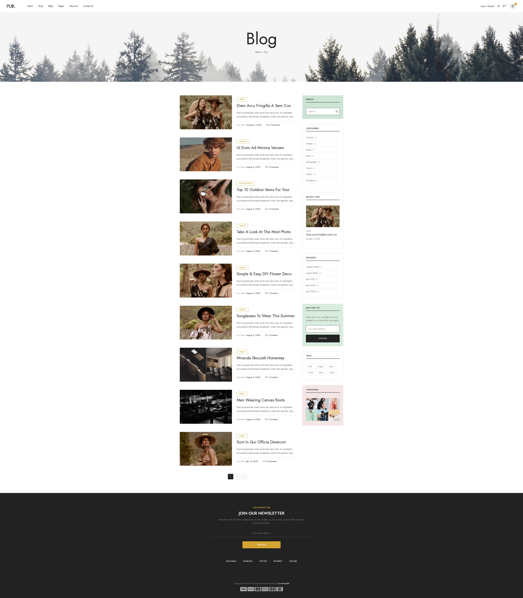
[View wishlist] (503, 6)
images (320, 366)
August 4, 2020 (253, 167)
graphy (242, 268)
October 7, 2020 (254, 124)
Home (258, 52)
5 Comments (271, 461)
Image (308, 149)
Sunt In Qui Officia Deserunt (261, 442)
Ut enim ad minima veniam (260, 148)
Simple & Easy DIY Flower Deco (264, 274)
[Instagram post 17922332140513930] (311, 403)
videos (332, 372)
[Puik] (11, 6)
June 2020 (310, 285)
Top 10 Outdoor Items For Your (263, 190)
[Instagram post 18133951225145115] (322, 403)
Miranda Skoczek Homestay (260, 358)
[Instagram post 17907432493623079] (322, 415)
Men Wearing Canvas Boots (261, 400)
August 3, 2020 (253, 335)
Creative (243, 141)
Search (337, 111)
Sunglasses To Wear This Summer (266, 316)
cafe (310, 366)
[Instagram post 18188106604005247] (334, 415)
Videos (242, 225)
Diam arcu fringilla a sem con (264, 105)
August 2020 (312, 273)
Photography (245, 183)
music (331, 366)
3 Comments (274, 124)
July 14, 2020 (252, 461)
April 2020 (311, 291)
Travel (242, 99)
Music (241, 394)
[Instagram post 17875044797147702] (311, 415)
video (321, 372)
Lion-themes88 (283, 583)
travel (310, 372)
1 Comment (273, 251)
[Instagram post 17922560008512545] (334, 403)
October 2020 (312, 266)
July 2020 (310, 279)
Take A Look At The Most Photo (264, 232)
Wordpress (311, 180)
